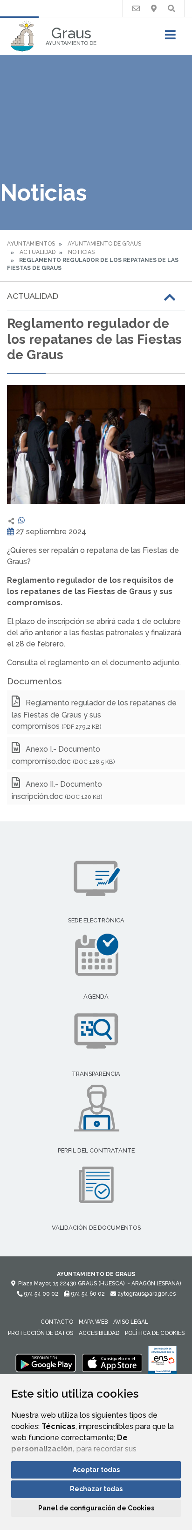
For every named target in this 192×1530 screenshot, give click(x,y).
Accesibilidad (99, 1333)
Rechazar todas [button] (96, 1489)
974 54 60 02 (87, 1294)
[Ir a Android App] (45, 1362)
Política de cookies (155, 1333)
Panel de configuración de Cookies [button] (96, 1508)
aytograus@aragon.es (146, 1294)
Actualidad (37, 252)
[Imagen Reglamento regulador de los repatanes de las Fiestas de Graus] (96, 444)
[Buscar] (171, 8)
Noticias (81, 252)
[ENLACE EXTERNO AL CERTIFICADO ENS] (162, 1362)
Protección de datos (40, 1333)
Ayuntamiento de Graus (104, 243)
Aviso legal (130, 1322)
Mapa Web (93, 1322)
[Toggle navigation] (170, 38)
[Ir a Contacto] (136, 8)
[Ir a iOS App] (112, 1362)
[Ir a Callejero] (154, 8)
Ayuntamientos (31, 243)
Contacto (57, 1322)
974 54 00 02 (40, 1294)
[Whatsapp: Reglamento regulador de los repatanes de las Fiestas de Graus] (21, 520)
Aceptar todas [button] (96, 1469)
